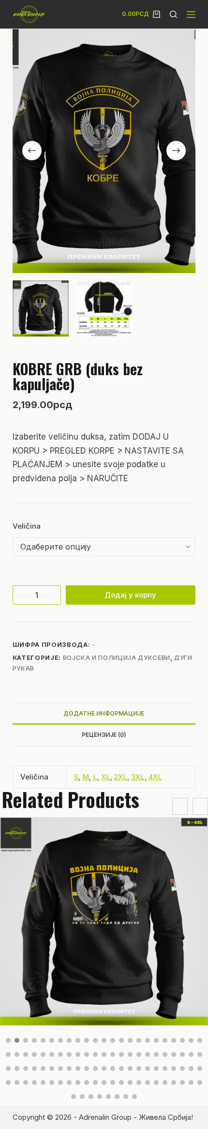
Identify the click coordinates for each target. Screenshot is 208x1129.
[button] (8, 1040)
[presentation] (180, 806)
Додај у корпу (130, 594)
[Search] (173, 14)
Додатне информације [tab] (103, 713)
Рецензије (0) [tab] (104, 734)
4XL (155, 776)
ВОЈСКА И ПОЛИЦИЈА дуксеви (116, 657)
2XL (120, 776)
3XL (138, 776)
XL (105, 776)
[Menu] (191, 14)
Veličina (27, 526)
